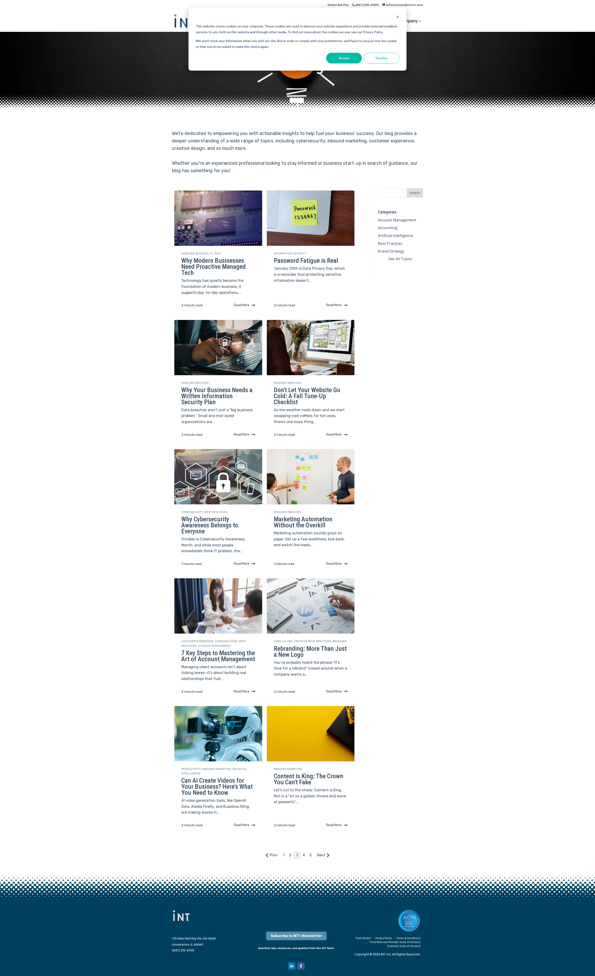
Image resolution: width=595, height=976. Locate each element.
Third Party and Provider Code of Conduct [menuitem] (395, 942)
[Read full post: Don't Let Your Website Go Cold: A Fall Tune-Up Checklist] (311, 347)
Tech (217, 253)
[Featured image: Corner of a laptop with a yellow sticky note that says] (311, 218)
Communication (226, 641)
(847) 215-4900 (183, 950)
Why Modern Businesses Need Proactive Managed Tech (213, 266)
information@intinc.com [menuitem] (404, 5)
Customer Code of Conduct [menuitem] (403, 946)
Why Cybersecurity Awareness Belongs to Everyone (209, 525)
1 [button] (283, 855)
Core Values (283, 641)
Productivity (191, 769)
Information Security (290, 253)
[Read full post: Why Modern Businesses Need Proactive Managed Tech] (218, 218)
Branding (340, 641)
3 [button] (297, 855)
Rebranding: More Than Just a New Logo (310, 651)
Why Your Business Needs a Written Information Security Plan (216, 396)
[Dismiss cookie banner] (397, 17)
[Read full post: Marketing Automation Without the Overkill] (311, 476)
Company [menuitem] (408, 21)
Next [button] (321, 855)
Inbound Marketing (216, 769)
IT (211, 253)
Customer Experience (197, 641)
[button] (291, 966)
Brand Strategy (391, 251)
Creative (300, 641)
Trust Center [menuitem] (363, 938)
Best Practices (216, 512)
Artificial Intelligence (395, 235)
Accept (344, 58)
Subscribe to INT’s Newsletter (296, 936)
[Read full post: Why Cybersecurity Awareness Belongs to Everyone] (218, 476)
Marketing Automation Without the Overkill (303, 522)
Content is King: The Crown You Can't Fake (308, 779)
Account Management (214, 645)
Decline (381, 58)
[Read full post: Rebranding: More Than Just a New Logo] (311, 606)
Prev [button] (274, 855)
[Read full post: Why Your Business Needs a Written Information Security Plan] (218, 347)
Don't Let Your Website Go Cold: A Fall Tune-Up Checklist (307, 396)
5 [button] (311, 855)
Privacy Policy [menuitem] (383, 938)
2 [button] (290, 855)
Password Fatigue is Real (306, 260)
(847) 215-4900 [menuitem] (367, 5)
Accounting (387, 227)
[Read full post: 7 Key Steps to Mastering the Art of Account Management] (218, 606)
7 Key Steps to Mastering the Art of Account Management (218, 656)
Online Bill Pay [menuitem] (338, 5)
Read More (241, 305)
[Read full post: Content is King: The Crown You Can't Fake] (311, 733)
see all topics (400, 258)
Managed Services (195, 253)
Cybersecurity (192, 512)
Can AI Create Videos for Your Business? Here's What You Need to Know (217, 786)
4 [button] (304, 855)
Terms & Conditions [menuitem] (408, 938)
